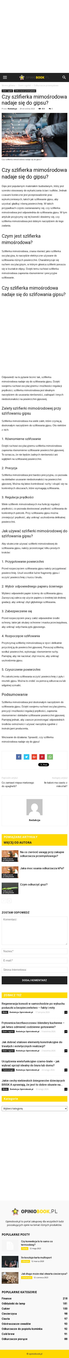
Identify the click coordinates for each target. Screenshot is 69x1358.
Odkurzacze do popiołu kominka (22, 1328)
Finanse (7, 1298)
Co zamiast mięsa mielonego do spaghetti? (18, 784)
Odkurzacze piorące (14, 1339)
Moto (5, 1012)
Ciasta (24, 1248)
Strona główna (8, 85)
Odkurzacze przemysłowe (25, 91)
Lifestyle (25, 1261)
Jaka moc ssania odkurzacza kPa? (42, 868)
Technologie (8, 1070)
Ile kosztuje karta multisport (36, 1257)
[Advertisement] (34, 36)
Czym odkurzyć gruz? (34, 884)
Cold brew (8, 1334)
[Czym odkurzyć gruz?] (10, 888)
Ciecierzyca (26, 1277)
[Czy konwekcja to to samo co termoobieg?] (10, 1246)
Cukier (6, 1308)
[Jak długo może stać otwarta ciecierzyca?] (10, 1278)
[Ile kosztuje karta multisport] (10, 1262)
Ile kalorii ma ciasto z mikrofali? (55, 784)
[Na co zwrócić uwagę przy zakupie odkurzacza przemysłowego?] (10, 856)
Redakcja (12, 108)
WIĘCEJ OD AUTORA (18, 842)
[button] (64, 77)
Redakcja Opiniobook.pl (21, 1012)
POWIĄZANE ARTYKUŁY (21, 837)
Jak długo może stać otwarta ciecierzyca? (44, 1273)
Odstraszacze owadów (16, 1323)
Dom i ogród (7, 91)
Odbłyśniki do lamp (13, 1303)
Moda (5, 1089)
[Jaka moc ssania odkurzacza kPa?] (10, 872)
